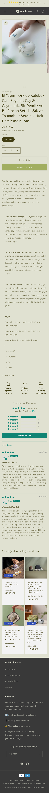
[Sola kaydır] (19, 87)
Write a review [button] (24, 435)
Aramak (8, 687)
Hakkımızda (10, 669)
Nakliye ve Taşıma (12, 675)
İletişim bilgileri (39, 787)
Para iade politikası (25, 783)
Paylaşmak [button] (9, 375)
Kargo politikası (25, 787)
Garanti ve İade (11, 681)
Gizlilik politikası (40, 783)
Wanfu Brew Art (20, 780)
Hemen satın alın (24, 167)
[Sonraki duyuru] (44, 3)
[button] (5, 11)
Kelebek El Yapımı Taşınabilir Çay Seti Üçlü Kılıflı (12, 584)
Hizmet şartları (12, 787)
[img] (8, 452)
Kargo (4, 130)
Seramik (8, 139)
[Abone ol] (39, 754)
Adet (3, 145)
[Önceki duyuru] (5, 3)
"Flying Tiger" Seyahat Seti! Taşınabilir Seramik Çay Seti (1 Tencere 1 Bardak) (13, 633)
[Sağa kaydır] (30, 87)
